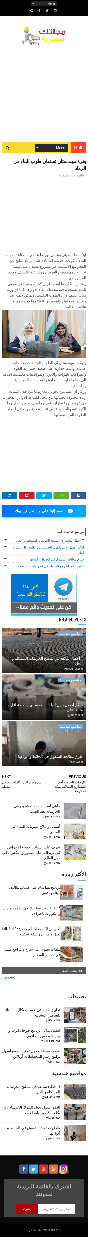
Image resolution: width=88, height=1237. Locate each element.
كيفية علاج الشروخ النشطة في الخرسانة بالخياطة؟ (51, 566)
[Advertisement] (44, 91)
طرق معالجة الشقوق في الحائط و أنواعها (57, 559)
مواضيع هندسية (69, 175)
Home (78, 147)
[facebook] (39, 10)
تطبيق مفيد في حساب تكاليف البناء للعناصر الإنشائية (32, 1012)
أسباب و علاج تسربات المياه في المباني (35, 828)
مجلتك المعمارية (35, 1230)
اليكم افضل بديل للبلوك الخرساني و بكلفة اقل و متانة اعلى (45, 707)
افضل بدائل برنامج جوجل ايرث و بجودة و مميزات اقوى (34, 1032)
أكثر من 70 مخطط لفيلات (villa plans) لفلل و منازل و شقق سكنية (31, 931)
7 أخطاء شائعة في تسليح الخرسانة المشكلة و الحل (50, 540)
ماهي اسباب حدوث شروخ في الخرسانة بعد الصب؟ (37, 808)
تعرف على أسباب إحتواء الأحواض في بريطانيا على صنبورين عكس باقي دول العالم (31, 852)
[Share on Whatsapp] (61, 495)
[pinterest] (32, 10)
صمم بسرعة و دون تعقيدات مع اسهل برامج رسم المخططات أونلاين (31, 1053)
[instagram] (55, 10)
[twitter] (47, 10)
